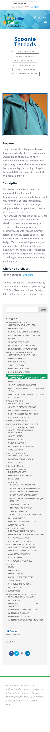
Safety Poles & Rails (17, 365)
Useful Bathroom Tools (20, 584)
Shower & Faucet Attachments (23, 345)
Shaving (12, 338)
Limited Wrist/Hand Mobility (24, 74)
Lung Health (14, 479)
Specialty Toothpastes (21, 508)
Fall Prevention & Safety (20, 475)
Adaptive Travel (15, 439)
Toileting (10, 564)
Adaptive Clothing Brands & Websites (27, 378)
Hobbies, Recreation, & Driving (20, 427)
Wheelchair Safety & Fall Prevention (25, 620)
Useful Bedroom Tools (19, 372)
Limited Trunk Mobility (25, 69)
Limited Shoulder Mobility (25, 65)
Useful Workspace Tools (20, 561)
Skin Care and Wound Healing (22, 521)
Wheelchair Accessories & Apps (23, 609)
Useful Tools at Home (18, 538)
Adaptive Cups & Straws (19, 403)
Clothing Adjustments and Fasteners (26, 394)
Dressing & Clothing (17, 375)
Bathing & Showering (16, 322)
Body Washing (15, 328)
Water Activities (15, 450)
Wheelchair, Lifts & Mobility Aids (21, 594)
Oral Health (14, 482)
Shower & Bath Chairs (18, 342)
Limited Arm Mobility (27, 52)
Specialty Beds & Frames (19, 368)
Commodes (13, 570)
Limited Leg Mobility (25, 56)
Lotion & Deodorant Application (24, 335)
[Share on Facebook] (11, 653)
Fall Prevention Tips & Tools (22, 531)
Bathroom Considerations (21, 459)
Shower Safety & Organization (23, 349)
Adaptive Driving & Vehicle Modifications (20, 431)
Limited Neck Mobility (25, 60)
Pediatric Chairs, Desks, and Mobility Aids (27, 534)
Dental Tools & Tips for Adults (25, 488)
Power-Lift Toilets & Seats (20, 577)
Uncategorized (13, 591)
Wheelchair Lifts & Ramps (20, 616)
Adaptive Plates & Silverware (22, 407)
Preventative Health (16, 469)
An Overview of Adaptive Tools (23, 325)
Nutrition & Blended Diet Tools (23, 414)
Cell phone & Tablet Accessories (23, 550)
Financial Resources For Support (22, 424)
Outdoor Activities (17, 443)
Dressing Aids (14, 397)
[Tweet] (16, 653)
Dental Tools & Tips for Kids (23, 495)
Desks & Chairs (15, 557)
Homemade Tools (14, 466)
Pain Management (16, 518)
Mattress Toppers (16, 358)
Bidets (11, 567)
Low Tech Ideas (15, 462)
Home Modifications (16, 453)
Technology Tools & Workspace (21, 544)
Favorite (13, 631)
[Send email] (22, 653)
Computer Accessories (19, 554)
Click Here (28, 274)
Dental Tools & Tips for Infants (25, 491)
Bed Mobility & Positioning (19, 352)
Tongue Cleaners (18, 511)
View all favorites (13, 634)
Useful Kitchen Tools (18, 417)
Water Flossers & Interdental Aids (26, 514)
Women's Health (16, 525)
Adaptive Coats (15, 381)
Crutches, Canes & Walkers (21, 597)
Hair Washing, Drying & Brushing (24, 332)
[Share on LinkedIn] (27, 653)
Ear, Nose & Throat (17, 472)
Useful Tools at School (19, 541)
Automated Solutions (18, 455)
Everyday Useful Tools (17, 421)
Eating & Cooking (14, 401)
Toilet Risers (14, 580)
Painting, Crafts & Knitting (21, 446)
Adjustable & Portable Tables (22, 547)
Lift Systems (14, 600)
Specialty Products (19, 504)
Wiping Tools (14, 587)
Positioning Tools (17, 362)
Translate (34, 6)
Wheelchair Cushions (18, 613)
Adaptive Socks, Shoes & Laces (22, 385)
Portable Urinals (16, 573)
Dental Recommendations (22, 485)
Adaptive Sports (15, 436)
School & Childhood (16, 528)
